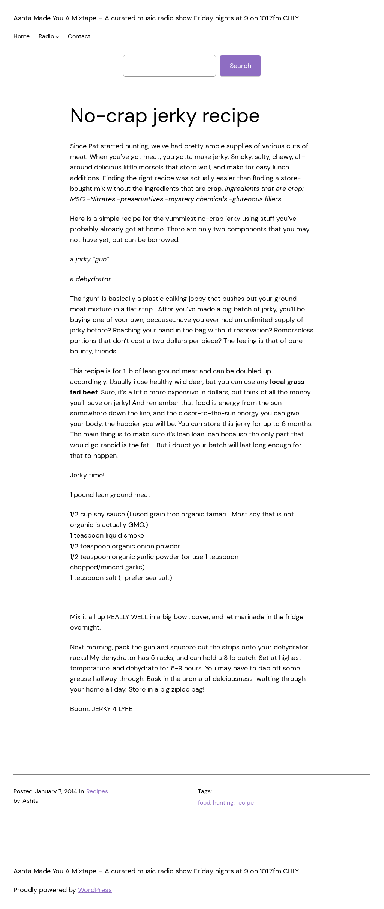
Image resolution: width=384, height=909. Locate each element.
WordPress (95, 890)
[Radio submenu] (57, 36)
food (204, 802)
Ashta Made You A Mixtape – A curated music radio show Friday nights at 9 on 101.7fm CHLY (156, 18)
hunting (223, 802)
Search (240, 66)
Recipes (97, 791)
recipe (245, 802)
